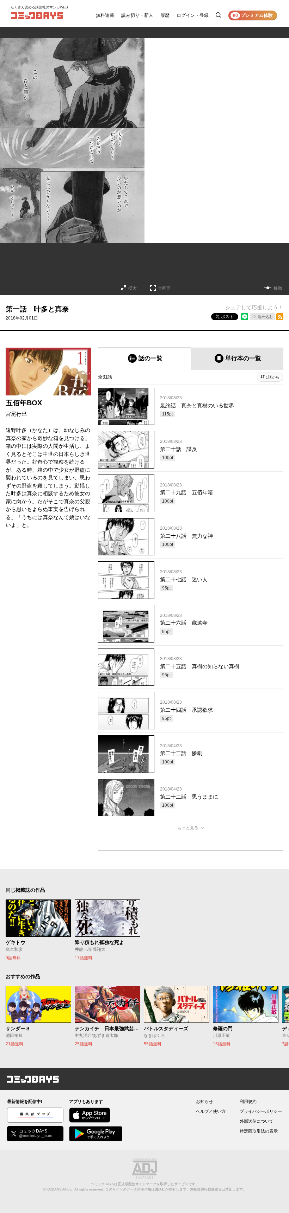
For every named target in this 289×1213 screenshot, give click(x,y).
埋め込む (265, 317)
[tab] (144, 359)
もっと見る (187, 827)
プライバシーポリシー (261, 1111)
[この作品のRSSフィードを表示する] (279, 316)
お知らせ (204, 1101)
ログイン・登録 (193, 15)
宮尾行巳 (16, 414)
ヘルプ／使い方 (211, 1111)
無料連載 (105, 15)
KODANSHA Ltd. (60, 1189)
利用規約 (248, 1101)
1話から (272, 377)
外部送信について (256, 1121)
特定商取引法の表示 (259, 1131)
